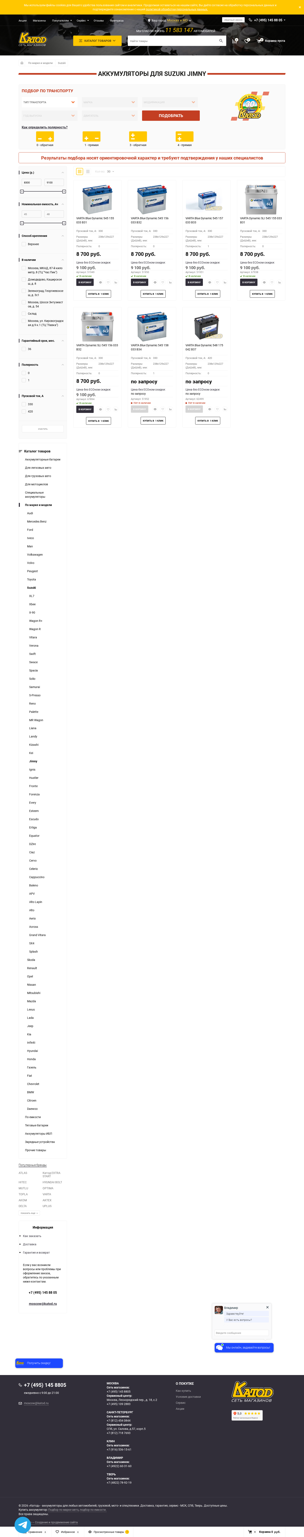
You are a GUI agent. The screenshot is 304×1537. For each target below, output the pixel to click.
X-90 (32, 612)
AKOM (23, 1200)
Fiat (29, 1076)
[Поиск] (221, 41)
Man (30, 546)
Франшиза (116, 20)
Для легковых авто (38, 468)
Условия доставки (188, 1396)
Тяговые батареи (36, 1125)
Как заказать (32, 1236)
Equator (34, 836)
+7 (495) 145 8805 (118, 1391)
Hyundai (32, 1051)
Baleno (33, 885)
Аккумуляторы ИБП (38, 1133)
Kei (31, 753)
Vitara (33, 637)
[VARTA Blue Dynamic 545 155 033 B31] (97, 199)
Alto (31, 910)
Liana (32, 728)
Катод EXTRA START (51, 1174)
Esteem (34, 811)
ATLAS (23, 1173)
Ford (30, 530)
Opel (30, 976)
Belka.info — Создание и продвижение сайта (48, 1522)
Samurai (34, 687)
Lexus (31, 1009)
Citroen (31, 1100)
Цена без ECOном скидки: (93, 262)
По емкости (33, 1117)
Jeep (30, 1026)
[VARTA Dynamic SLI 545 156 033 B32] (97, 326)
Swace (33, 662)
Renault (32, 968)
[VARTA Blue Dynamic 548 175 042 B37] (207, 326)
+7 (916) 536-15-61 (119, 1449)
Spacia (33, 670)
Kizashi (33, 745)
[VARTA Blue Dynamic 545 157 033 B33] (207, 199)
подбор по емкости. (93, 1510)
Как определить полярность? (45, 127)
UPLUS (47, 1206)
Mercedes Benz (37, 521)
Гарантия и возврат (36, 1252)
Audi (30, 513)
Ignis (32, 769)
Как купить (183, 1390)
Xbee (32, 604)
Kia (29, 1034)
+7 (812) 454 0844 (118, 1420)
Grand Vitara (37, 935)
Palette (33, 712)
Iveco (30, 538)
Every (32, 802)
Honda (31, 1059)
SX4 (31, 943)
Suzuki (62, 63)
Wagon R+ (35, 621)
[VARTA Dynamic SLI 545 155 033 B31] (261, 199)
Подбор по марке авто (63, 1510)
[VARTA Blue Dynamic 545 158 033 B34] (152, 326)
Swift (32, 654)
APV (32, 894)
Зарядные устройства (40, 1142)
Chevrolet (33, 1084)
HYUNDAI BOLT (52, 1182)
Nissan (31, 985)
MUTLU (23, 1188)
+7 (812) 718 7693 (118, 1433)
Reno (32, 703)
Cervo (33, 860)
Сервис (81, 20)
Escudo (34, 819)
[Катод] (268, 1391)
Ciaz (32, 852)
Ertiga (33, 827)
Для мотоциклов (36, 484)
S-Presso (35, 695)
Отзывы (99, 20)
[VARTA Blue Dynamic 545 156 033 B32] (152, 199)
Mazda (31, 1001)
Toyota (31, 579)
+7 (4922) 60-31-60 (119, 1466)
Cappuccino (36, 877)
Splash (33, 951)
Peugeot (32, 571)
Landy (33, 736)
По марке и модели (40, 63)
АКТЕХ (47, 1200)
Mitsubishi (33, 993)
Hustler (33, 778)
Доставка (29, 1244)
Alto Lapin (35, 902)
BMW (30, 1092)
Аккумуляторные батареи (42, 459)
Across (33, 927)
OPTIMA (48, 1188)
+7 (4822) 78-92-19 (119, 1482)
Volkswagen (35, 554)
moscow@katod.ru (43, 1303)
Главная (22, 63)
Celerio (33, 869)
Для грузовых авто (38, 476)
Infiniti (31, 1042)
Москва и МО (177, 20)
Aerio (32, 918)
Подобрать (171, 115)
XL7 (31, 596)
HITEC (23, 1182)
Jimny (33, 761)
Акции (23, 20)
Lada (30, 1018)
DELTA (23, 1206)
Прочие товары (35, 1150)
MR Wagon (36, 720)
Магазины (39, 20)
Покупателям (60, 20)
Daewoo (32, 1109)
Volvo (30, 563)
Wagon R (35, 629)
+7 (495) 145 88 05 (43, 1292)
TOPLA (23, 1194)
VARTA (47, 1194)
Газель (31, 1067)
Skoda (31, 960)
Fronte (33, 786)
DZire (32, 844)
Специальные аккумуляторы (35, 494)
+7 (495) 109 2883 (118, 1404)
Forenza (34, 794)
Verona (33, 645)
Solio (32, 679)
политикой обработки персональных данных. (177, 9)
